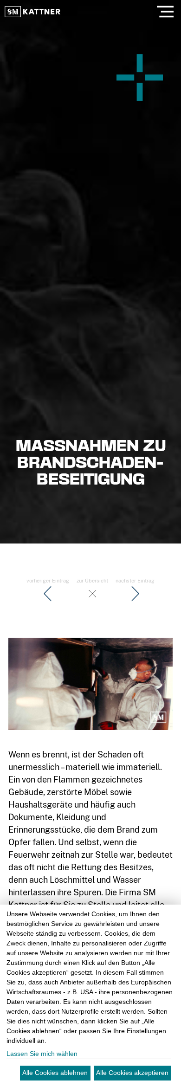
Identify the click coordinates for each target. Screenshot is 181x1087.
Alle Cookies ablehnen (55, 1072)
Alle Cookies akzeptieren (132, 1072)
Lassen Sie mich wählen (42, 1053)
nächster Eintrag (135, 580)
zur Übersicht (92, 580)
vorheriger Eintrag (47, 580)
